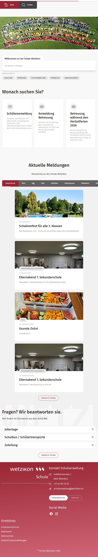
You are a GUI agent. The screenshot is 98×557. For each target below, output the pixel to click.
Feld (42, 183)
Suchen (30, 5)
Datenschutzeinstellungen (14, 540)
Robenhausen (70, 183)
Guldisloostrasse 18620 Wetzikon (62, 476)
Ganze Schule (10, 183)
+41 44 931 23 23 (61, 483)
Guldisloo (54, 183)
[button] (11, 5)
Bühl (23, 183)
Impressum (6, 531)
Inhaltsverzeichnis (10, 527)
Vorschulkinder (71, 78)
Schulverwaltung (38, 78)
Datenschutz (7, 536)
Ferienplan (55, 78)
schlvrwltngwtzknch (69, 488)
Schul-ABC (8, 78)
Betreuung (21, 78)
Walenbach (85, 183)
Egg (33, 183)
